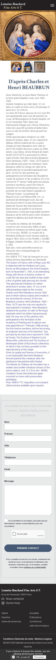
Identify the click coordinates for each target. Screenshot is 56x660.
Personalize (39, 657)
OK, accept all (23, 657)
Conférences (36, 621)
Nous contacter (15, 598)
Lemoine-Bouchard (13, 5)
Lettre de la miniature (39, 626)
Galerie (4, 613)
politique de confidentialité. (35, 567)
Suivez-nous (13, 602)
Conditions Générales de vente (18, 639)
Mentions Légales (43, 639)
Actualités (34, 613)
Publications (35, 617)
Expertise (5, 617)
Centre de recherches (11, 621)
